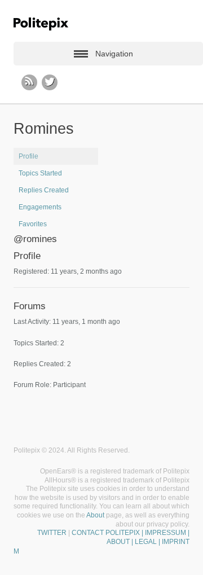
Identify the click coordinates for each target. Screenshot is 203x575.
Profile (28, 156)
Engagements (40, 207)
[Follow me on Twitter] (50, 82)
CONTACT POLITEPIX (106, 533)
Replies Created (44, 190)
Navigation (114, 53)
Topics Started (40, 173)
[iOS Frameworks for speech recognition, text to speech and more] (41, 23)
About (95, 515)
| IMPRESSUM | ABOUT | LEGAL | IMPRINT (148, 537)
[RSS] (29, 82)
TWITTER (52, 533)
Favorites (33, 224)
